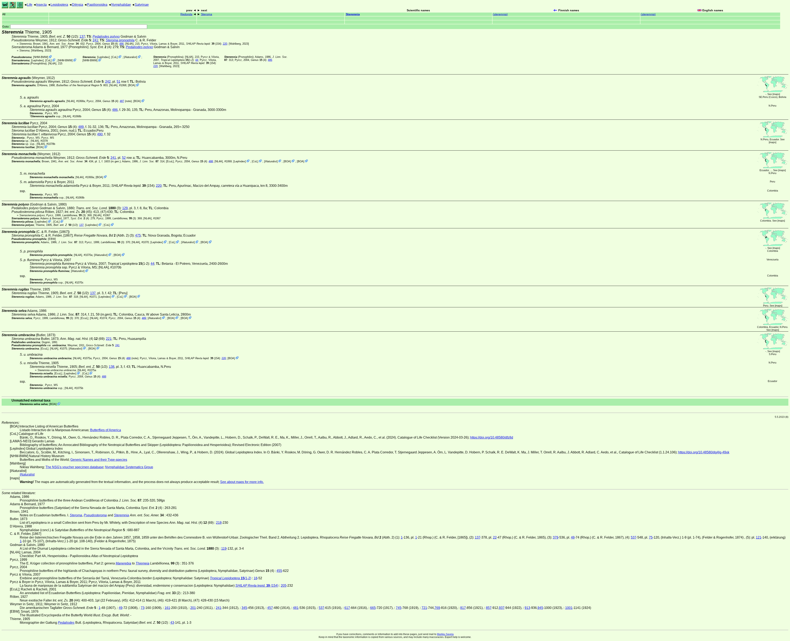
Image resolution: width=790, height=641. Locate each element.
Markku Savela (445, 634)
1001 (569, 608)
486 (121, 43)
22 (495, 537)
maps (776, 94)
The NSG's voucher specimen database (74, 467)
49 (120, 608)
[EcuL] (170, 161)
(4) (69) (82, 338)
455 (279, 570)
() (500, 14)
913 (527, 608)
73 (142, 608)
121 (758, 537)
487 (122, 101)
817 (463, 608)
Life (29, 4)
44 (196, 60)
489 (81, 127)
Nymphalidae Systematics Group (129, 467)
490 (100, 134)
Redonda (186, 14)
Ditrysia (77, 4)
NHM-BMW (40, 57)
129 (125, 208)
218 (219, 522)
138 (111, 366)
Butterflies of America (105, 430)
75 (651, 537)
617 (347, 608)
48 (573, 537)
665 (373, 608)
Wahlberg (235, 43)
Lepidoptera (59, 4)
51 (118, 81)
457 (270, 608)
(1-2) (177, 60)
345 (244, 608)
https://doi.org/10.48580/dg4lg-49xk (703, 452)
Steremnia (353, 14)
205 (283, 585)
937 (501, 608)
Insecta (41, 4)
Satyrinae (142, 4)
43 (172, 622)
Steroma (206, 14)
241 (95, 40)
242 (108, 81)
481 (296, 608)
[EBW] (52, 238)
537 (633, 537)
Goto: (6, 26)
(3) (98, 208)
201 (193, 608)
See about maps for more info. (242, 482)
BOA (132, 85)
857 (488, 608)
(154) (203, 43)
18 (255, 578)
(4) (110, 43)
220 (225, 43)
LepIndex (37, 60)
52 (124, 157)
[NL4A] (129, 43)
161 (167, 608)
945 (540, 608)
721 (424, 608)
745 (398, 608)
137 (82, 36)
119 (224, 548)
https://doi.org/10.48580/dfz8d (491, 437)
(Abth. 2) (101, 235)
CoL (48, 60)
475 (138, 235)
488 (211, 161)
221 (109, 338)
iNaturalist (130, 57)
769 (437, 608)
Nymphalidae (121, 4)
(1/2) (63, 36)
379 (555, 537)
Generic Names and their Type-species (98, 459)
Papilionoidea (97, 4)
